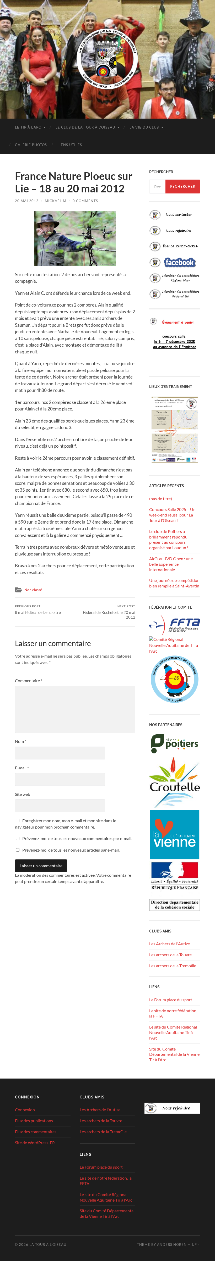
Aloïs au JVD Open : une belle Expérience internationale (171, 564)
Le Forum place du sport (170, 999)
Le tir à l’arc (28, 127)
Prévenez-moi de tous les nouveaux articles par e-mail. (71, 849)
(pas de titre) (160, 498)
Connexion (25, 1109)
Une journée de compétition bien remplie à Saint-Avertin (174, 583)
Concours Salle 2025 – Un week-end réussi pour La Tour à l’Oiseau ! (172, 515)
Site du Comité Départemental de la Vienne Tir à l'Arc (174, 1054)
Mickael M (55, 201)
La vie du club (144, 127)
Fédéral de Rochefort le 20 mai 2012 (109, 611)
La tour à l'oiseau (47, 1244)
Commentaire (28, 680)
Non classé (33, 590)
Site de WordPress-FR (35, 1142)
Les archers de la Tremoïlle (172, 965)
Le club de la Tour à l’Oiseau (85, 127)
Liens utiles (69, 145)
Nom (20, 741)
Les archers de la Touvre (170, 954)
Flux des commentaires (35, 1131)
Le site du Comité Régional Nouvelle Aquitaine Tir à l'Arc (173, 1032)
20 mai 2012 (27, 201)
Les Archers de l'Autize (169, 943)
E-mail (22, 767)
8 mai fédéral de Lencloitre (38, 609)
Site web (22, 794)
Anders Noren (172, 1244)
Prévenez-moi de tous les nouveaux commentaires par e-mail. (77, 838)
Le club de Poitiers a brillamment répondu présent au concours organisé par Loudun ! (168, 539)
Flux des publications (34, 1120)
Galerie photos (31, 145)
